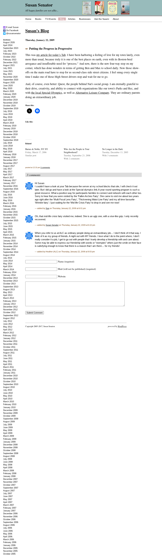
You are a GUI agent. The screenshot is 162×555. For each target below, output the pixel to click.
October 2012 (9, 312)
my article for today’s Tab (51, 55)
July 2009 (7, 424)
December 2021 (10, 62)
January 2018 (9, 157)
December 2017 (10, 160)
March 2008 (8, 470)
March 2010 (8, 401)
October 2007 (9, 485)
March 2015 (8, 235)
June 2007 (8, 496)
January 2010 (9, 407)
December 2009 (10, 410)
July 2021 (7, 68)
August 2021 (9, 65)
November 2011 (10, 344)
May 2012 (7, 327)
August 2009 (9, 421)
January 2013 (9, 304)
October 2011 (9, 347)
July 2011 (7, 355)
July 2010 (7, 390)
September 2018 (10, 140)
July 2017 (7, 169)
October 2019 (9, 105)
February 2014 (9, 272)
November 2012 (10, 309)
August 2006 (9, 525)
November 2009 (10, 413)
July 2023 (7, 51)
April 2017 (7, 174)
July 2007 (7, 493)
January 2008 (9, 476)
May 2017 (7, 171)
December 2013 (10, 278)
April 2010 (7, 398)
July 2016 (7, 195)
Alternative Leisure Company (92, 92)
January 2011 (9, 373)
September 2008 (10, 453)
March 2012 (8, 332)
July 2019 (7, 111)
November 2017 (10, 163)
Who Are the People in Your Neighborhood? (76, 151)
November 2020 (10, 77)
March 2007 (8, 505)
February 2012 (9, 335)
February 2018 (9, 154)
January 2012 (9, 338)
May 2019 (7, 117)
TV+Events (50, 19)
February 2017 (9, 180)
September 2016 (10, 189)
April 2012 (7, 329)
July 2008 (7, 459)
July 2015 (7, 223)
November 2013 (10, 281)
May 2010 (7, 396)
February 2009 (9, 439)
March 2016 (8, 203)
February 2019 (9, 125)
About (116, 19)
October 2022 (9, 57)
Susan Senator (52, 225)
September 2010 (10, 384)
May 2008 (7, 465)
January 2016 (9, 209)
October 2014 (9, 249)
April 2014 (7, 266)
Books (38, 19)
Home (28, 19)
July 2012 (7, 321)
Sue (47, 208)
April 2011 (7, 364)
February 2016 (9, 206)
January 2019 (9, 128)
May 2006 (7, 534)
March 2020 (8, 91)
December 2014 (10, 243)
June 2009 (8, 427)
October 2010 (9, 381)
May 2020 (7, 88)
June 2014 (8, 261)
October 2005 (9, 554)
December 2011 (10, 341)
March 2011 (8, 367)
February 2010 (9, 404)
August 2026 (9, 42)
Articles (71, 19)
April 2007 (7, 502)
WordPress (122, 326)
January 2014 (9, 275)
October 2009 (9, 416)
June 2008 (8, 462)
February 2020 (9, 94)
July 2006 (7, 528)
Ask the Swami (101, 19)
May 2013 (7, 292)
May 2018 (7, 149)
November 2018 (10, 134)
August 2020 (9, 82)
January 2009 (9, 442)
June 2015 (8, 226)
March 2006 (8, 539)
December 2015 (10, 212)
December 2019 (10, 100)
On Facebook (12, 30)
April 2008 (7, 467)
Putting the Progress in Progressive (50, 48)
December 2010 (10, 375)
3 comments (45, 167)
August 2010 (9, 387)
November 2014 (10, 246)
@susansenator (13, 33)
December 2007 (10, 479)
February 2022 (9, 59)
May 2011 (7, 361)
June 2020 (8, 85)
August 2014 (9, 255)
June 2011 (7, 358)
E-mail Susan (12, 27)
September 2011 (10, 350)
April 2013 (7, 295)
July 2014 (7, 258)
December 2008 (10, 444)
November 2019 (10, 103)
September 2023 (10, 48)
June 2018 (8, 146)
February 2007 (9, 508)
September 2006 (10, 522)
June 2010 (8, 393)
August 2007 (9, 490)
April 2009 (7, 433)
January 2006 (9, 545)
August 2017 (9, 166)
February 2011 (9, 370)
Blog (62, 19)
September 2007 (10, 488)
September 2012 (10, 315)
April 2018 (7, 151)
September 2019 (10, 108)
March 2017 (8, 177)
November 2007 (10, 482)
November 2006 (10, 516)
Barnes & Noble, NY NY (36, 149)
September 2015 (10, 220)
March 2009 (8, 436)
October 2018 (9, 137)
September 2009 (10, 419)
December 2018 (10, 131)
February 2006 (9, 542)
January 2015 (9, 241)
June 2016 (8, 197)
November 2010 (10, 378)
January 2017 (9, 183)
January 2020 (9, 97)
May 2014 (7, 263)
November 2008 (10, 447)
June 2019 (8, 114)
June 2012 (8, 324)
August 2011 (9, 353)
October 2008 (9, 450)
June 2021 (8, 71)
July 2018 (7, 143)
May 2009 (7, 430)
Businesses (84, 19)
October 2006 (9, 519)
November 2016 (10, 186)
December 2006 (10, 513)
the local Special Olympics (46, 92)
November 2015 (10, 215)
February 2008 (9, 473)
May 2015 (7, 229)
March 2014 (8, 269)
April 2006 (7, 536)
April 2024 (7, 45)
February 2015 (9, 238)
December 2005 (10, 548)
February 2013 (9, 301)
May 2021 (7, 74)
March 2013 (8, 298)
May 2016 (7, 200)
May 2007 (7, 499)
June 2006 (8, 531)
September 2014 (10, 252)
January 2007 (9, 511)
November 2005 (10, 551)
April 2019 (7, 120)
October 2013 (9, 283)
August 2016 (9, 192)
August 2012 (9, 318)
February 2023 (9, 54)
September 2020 (10, 80)
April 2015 (7, 232)
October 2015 (9, 217)
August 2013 (9, 289)
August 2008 (9, 456)
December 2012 (10, 307)
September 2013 (10, 286)
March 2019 (8, 123)
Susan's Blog (37, 30)
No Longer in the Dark (112, 149)
